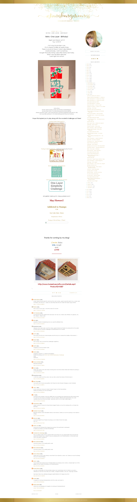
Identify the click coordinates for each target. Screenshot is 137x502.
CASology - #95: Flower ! (92, 124)
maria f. (35, 461)
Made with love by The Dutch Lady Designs (76, 500)
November (90, 84)
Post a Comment (38, 490)
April (89, 182)
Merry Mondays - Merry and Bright (94, 127)
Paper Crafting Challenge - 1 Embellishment (93, 156)
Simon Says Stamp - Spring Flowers (56, 166)
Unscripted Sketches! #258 (93, 117)
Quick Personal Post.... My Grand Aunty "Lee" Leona (95, 120)
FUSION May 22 (90, 121)
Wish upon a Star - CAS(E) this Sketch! (95, 123)
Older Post (79, 494)
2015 (88, 80)
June (89, 92)
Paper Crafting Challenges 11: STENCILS (96, 97)
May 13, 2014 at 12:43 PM (39, 408)
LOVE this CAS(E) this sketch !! (93, 95)
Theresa (35, 307)
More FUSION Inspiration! (92, 142)
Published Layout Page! (92, 180)
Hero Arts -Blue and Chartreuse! (94, 109)
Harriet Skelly (36, 484)
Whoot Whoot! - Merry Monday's (94, 150)
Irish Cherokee (36, 313)
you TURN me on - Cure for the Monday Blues (95, 116)
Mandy (34, 352)
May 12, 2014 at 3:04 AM (39, 331)
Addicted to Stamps (56, 206)
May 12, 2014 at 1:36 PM (39, 365)
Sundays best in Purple (92, 170)
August (90, 89)
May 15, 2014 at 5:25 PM (39, 439)
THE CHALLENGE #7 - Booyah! (93, 103)
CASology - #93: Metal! (92, 162)
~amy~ (34, 387)
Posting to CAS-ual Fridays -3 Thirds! (56, 220)
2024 (88, 65)
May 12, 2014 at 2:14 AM (39, 317)
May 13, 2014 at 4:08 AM (39, 392)
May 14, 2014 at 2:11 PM (39, 430)
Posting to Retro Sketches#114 (56, 121)
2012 (88, 191)
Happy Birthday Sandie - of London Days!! (94, 134)
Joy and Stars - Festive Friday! (93, 175)
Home (56, 494)
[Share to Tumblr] (58, 292)
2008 (88, 197)
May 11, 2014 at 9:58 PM (39, 304)
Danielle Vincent (37, 411)
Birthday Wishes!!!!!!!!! (92, 165)
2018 (88, 75)
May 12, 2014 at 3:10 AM (39, 337)
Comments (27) (73, 292)
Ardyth (34, 346)
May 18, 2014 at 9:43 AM (39, 458)
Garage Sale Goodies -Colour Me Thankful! (94, 130)
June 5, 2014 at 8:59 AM (39, 482)
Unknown (35, 418)
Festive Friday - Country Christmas (94, 172)
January (90, 187)
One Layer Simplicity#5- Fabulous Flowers (56, 179)
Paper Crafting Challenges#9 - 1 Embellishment (94, 179)
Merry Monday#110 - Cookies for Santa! (95, 100)
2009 (88, 196)
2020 (88, 72)
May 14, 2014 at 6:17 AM (39, 423)
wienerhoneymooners (59, 500)
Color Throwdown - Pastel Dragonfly (95, 160)
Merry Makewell (37, 441)
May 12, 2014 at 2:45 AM (39, 323)
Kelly (34, 320)
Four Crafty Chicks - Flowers (57, 213)
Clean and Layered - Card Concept (95, 113)
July (89, 91)
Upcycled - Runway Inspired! (93, 139)
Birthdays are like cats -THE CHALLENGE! (96, 145)
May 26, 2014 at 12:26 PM (39, 475)
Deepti (34, 339)
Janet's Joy (35, 425)
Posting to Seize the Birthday (48, 149)
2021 (88, 70)
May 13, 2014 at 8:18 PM (39, 415)
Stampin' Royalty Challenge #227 (56, 196)
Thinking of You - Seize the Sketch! (95, 141)
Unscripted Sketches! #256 (93, 152)
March (90, 184)
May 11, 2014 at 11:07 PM (39, 310)
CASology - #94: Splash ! (92, 144)
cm (34, 395)
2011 (88, 192)
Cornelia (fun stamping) (38, 433)
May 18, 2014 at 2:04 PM (39, 466)
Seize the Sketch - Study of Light (94, 104)
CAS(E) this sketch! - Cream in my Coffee (96, 106)
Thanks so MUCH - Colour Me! (93, 126)
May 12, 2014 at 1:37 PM (39, 372)
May (89, 94)
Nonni (34, 368)
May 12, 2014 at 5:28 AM (39, 343)
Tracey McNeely (37, 362)
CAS (56, 209)
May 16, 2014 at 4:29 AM (39, 445)
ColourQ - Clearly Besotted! (93, 169)
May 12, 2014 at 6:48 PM (39, 385)
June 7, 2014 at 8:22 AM (39, 488)
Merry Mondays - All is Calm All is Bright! (96, 163)
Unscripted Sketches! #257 (93, 131)
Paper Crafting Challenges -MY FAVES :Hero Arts (95, 112)
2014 (88, 81)
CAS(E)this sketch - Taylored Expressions (96, 147)
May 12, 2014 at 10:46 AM (39, 359)
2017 (88, 76)
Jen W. (34, 333)
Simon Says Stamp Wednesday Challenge (54, 355)
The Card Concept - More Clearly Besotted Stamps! (94, 167)
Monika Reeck (36, 299)
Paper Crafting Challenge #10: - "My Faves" (95, 136)
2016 (88, 78)
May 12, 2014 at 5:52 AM (39, 349)
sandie (34, 478)
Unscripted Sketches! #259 (93, 101)
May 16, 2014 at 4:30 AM (39, 451)
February (90, 186)
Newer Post (35, 494)
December (90, 83)
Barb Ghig (35, 381)
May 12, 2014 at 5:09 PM (39, 378)
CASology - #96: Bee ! (92, 108)
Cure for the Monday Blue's (93, 153)
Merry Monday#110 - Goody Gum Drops (95, 98)
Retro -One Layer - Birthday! (93, 148)
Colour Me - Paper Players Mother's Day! (96, 159)
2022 (88, 68)
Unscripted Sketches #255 (92, 176)
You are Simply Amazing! (92, 173)
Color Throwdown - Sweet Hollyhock (95, 138)
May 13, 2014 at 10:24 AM (39, 401)
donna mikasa (36, 453)
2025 (88, 64)
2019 (88, 73)
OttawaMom (36, 403)
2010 (88, 194)
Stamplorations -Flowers (56, 216)
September (90, 87)
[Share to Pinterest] (56, 292)
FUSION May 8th (90, 157)
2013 (88, 189)
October (90, 86)
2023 (88, 67)
